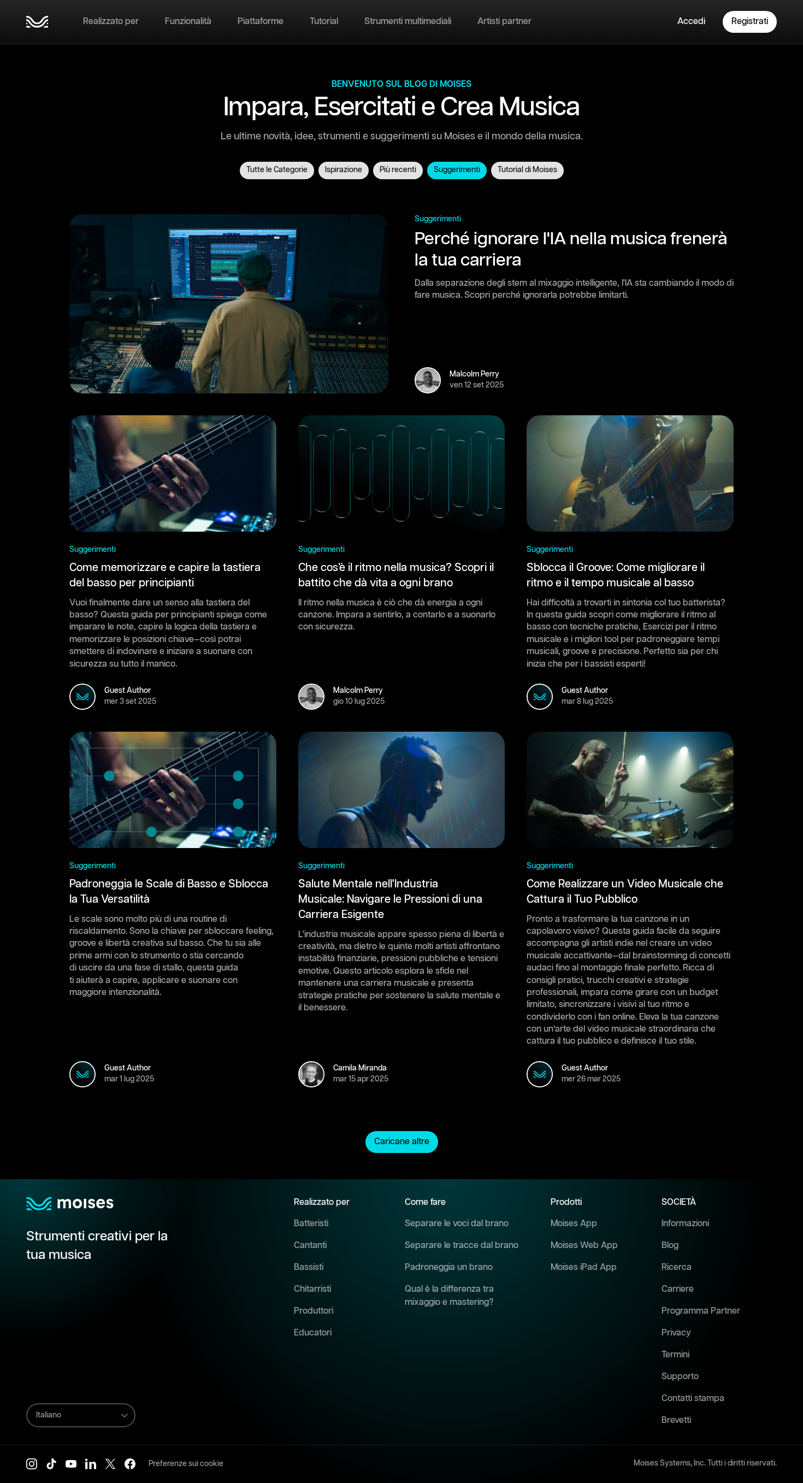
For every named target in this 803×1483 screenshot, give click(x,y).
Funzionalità (188, 21)
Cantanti (310, 1245)
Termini (675, 1355)
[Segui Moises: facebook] (130, 1463)
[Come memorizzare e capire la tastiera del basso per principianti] (172, 473)
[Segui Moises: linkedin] (90, 1463)
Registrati (749, 21)
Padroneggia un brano (449, 1267)
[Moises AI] (37, 22)
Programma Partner (701, 1311)
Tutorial (324, 21)
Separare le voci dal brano (457, 1223)
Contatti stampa (693, 1398)
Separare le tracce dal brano (461, 1245)
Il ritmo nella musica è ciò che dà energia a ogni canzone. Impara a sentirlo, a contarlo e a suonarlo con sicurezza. (396, 615)
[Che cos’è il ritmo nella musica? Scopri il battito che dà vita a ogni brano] (401, 473)
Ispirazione (343, 170)
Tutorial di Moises (527, 170)
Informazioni (685, 1223)
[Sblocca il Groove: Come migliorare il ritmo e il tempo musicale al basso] (630, 473)
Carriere (678, 1289)
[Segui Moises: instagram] (31, 1463)
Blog (670, 1245)
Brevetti (676, 1420)
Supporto (680, 1376)
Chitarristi (312, 1289)
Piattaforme (261, 21)
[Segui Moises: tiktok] (51, 1463)
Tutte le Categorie (277, 170)
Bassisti (308, 1267)
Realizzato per (111, 21)
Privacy (676, 1333)
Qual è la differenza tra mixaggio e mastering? (449, 1296)
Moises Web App (584, 1245)
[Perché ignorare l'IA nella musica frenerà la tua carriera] (228, 304)
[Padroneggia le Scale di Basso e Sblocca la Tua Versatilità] (172, 790)
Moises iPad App (584, 1267)
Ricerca (677, 1267)
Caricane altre (401, 1141)
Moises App (574, 1223)
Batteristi (311, 1223)
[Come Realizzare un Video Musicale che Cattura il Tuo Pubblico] (630, 790)
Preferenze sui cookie (186, 1464)
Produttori (313, 1311)
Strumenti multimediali (407, 21)
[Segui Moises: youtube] (71, 1463)
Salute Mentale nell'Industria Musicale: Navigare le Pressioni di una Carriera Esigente (390, 899)
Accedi (691, 21)
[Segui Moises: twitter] (110, 1463)
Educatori (313, 1333)
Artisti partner (504, 21)
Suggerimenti (457, 170)
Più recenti (398, 170)
